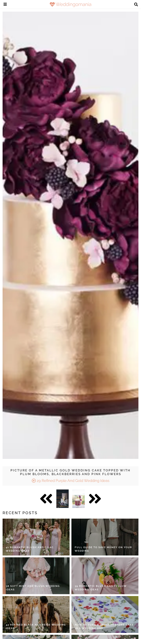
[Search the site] (136, 4)
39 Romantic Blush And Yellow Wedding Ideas (101, 588)
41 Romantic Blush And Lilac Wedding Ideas (30, 549)
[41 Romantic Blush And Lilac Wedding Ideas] (36, 537)
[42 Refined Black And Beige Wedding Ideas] (36, 614)
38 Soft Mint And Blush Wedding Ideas (33, 588)
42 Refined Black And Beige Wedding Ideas (36, 626)
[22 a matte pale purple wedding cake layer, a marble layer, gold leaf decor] (62, 498)
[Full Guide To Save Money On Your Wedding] (104, 537)
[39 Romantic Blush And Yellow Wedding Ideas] (104, 575)
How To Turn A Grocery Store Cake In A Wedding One (104, 626)
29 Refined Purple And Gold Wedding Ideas (72, 480)
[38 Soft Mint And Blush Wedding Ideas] (36, 575)
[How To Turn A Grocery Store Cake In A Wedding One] (104, 614)
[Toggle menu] (5, 5)
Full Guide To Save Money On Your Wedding (103, 549)
